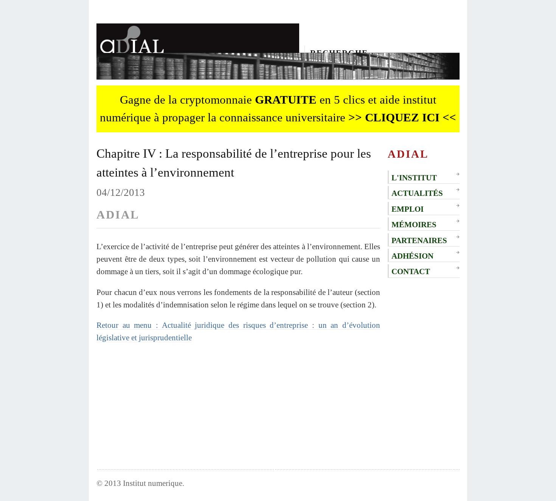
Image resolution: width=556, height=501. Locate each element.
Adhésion (412, 255)
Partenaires (419, 240)
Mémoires (413, 224)
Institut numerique (152, 483)
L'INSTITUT (414, 177)
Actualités (417, 193)
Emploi (407, 209)
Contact (410, 271)
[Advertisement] (238, 405)
